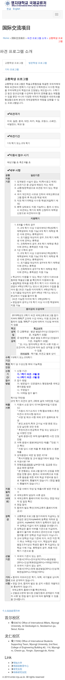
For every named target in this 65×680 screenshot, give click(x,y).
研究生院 (17, 669)
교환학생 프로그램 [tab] (14, 62)
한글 (9, 8)
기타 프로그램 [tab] (12, 69)
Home (6, 38)
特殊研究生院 (20, 672)
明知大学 (17, 662)
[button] (13, 114)
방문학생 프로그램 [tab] (38, 62)
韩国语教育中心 (21, 665)
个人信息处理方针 (11, 610)
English (16, 8)
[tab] (32, 114)
